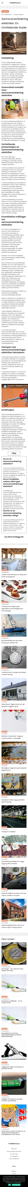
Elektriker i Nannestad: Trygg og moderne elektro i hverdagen (12, 737)
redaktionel (5, 11)
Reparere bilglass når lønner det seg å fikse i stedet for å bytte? (13, 894)
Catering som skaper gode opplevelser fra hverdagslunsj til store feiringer (12, 609)
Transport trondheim (8, 832)
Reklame (14, 1171)
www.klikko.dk (15, 1158)
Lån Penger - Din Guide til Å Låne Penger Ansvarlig (12, 969)
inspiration (4, 570)
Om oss (14, 1173)
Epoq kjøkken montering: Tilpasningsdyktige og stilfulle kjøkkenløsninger (11, 1034)
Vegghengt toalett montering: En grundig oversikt (12, 1067)
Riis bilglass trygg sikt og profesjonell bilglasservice (13, 769)
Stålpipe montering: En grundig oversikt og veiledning (11, 1099)
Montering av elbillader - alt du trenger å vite (11, 1001)
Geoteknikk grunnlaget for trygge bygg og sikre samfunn (12, 862)
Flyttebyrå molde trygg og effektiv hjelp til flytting (13, 801)
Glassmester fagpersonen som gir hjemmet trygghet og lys (13, 705)
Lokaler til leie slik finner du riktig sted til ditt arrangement (13, 576)
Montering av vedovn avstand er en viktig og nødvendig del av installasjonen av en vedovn (13, 1132)
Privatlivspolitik (16, 1184)
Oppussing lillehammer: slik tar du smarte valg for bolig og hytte (12, 926)
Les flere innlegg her (14, 537)
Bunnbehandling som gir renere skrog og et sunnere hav (11, 642)
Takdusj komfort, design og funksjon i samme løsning (13, 673)
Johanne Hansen (18, 14)
